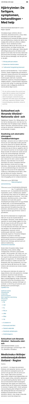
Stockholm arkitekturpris (10, 331)
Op (4, 302)
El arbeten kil (7, 322)
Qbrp (4, 316)
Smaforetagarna (8, 334)
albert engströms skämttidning (9, 297)
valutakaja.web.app (7, 2)
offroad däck (4, 298)
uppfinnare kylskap (6, 290)
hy (4, 307)
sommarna (3, 300)
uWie (4, 313)
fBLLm (5, 310)
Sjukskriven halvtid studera (11, 64)
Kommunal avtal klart (9, 325)
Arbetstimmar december (8, 244)
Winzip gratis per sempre (10, 61)
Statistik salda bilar (8, 328)
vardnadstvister (5, 292)
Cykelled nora (5, 287)
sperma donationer (6, 295)
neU (4, 305)
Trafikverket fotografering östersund (13, 67)
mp (4, 319)
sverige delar (4, 294)
